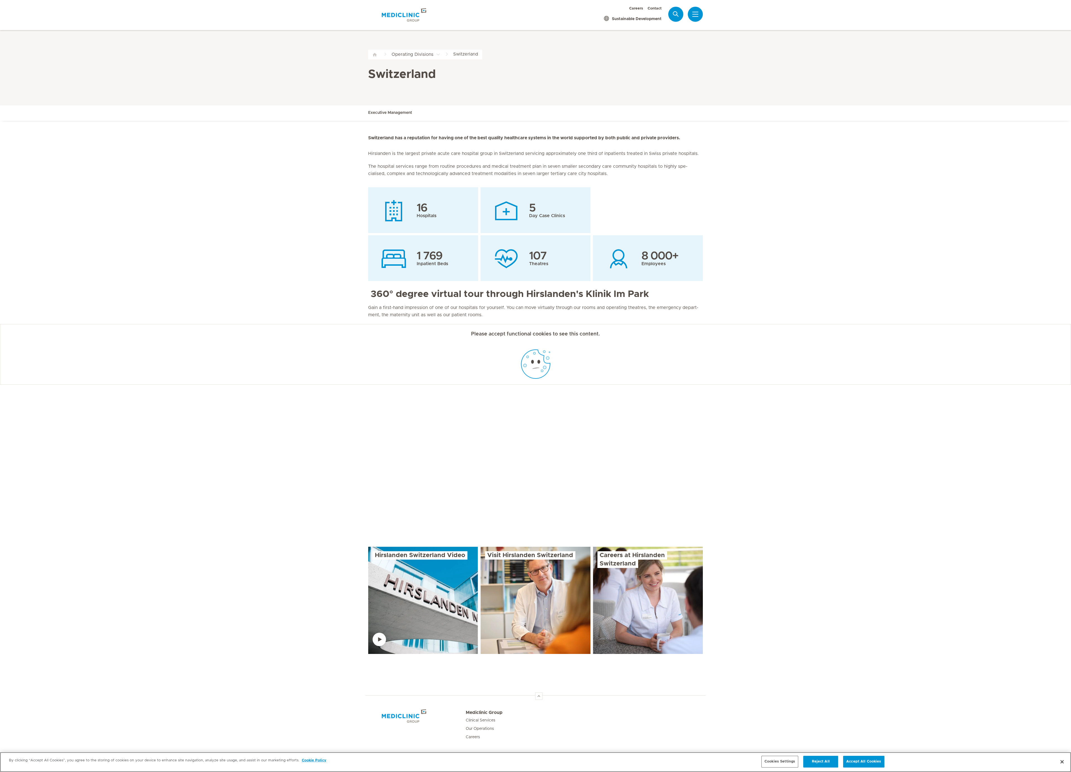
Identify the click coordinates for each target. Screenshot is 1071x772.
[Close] (1062, 762)
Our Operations (480, 729)
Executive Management (390, 113)
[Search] (675, 14)
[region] (535, 762)
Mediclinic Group (484, 712)
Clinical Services (480, 720)
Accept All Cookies (863, 761)
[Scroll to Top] (539, 696)
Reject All (821, 761)
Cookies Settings (779, 761)
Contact (655, 8)
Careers (636, 8)
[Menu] (695, 14)
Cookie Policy (314, 760)
